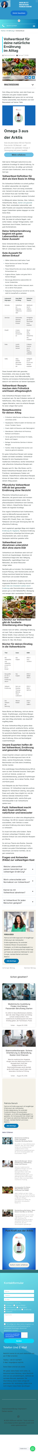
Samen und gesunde (25, 203)
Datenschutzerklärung (9, 1409)
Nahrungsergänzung (13, 1309)
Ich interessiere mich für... (12, 1303)
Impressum (22, 1409)
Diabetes (9, 1311)
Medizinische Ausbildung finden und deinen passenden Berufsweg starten (19, 1006)
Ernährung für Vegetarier (10, 531)
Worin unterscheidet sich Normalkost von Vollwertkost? (17, 880)
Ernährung (10, 31)
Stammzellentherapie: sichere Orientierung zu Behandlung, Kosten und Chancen (19, 1052)
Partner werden (7, 1411)
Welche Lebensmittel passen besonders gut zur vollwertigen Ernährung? (15, 869)
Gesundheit (23, 1307)
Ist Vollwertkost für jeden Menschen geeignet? (15, 901)
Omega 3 (9, 1305)
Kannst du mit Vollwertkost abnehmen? (14, 891)
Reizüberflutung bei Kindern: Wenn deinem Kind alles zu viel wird (25, 1211)
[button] (34, 26)
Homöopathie (11, 1307)
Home (3, 31)
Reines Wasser (21, 1305)
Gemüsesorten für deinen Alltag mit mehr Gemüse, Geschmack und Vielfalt (22, 1188)
